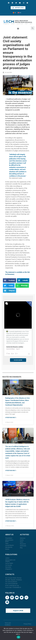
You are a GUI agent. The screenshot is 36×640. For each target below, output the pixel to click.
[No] (34, 633)
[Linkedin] (12, 3)
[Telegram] (27, 3)
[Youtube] (20, 3)
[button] (33, 28)
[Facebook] (8, 3)
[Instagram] (24, 3)
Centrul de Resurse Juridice (14, 347)
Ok (18, 637)
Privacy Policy (27, 624)
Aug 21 (18, 349)
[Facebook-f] (7, 597)
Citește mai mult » (11, 417)
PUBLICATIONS (11, 554)
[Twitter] (16, 3)
